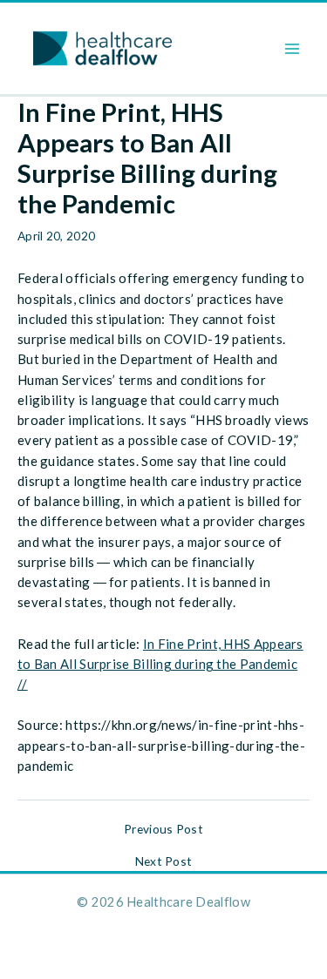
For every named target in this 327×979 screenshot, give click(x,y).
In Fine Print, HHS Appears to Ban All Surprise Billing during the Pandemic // (160, 664)
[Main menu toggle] (292, 48)
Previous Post (163, 829)
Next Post (164, 861)
